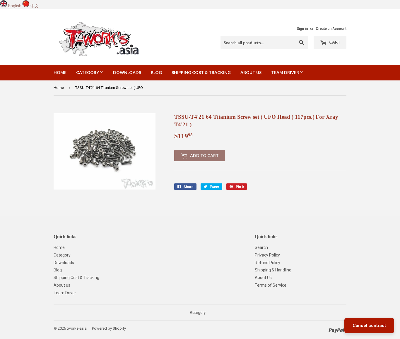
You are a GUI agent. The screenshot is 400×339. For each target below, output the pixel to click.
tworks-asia (77, 328)
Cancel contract (369, 325)
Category (88, 72)
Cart (334, 41)
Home (60, 72)
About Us (263, 277)
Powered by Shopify (109, 328)
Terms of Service (270, 285)
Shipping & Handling (273, 270)
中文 (34, 6)
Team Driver (285, 72)
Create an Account (331, 29)
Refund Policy (267, 262)
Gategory (198, 312)
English (14, 6)
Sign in (302, 29)
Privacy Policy (267, 255)
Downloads (127, 72)
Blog (156, 72)
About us (250, 72)
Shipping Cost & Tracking (201, 72)
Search (261, 247)
